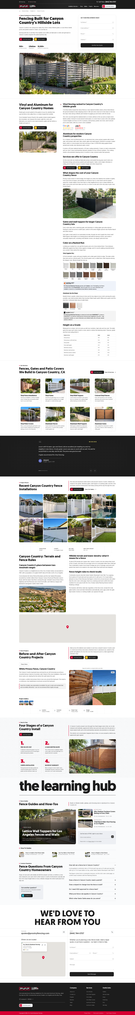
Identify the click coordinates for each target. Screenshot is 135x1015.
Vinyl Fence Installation (29, 395)
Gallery (85, 6)
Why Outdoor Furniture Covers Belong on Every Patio (104, 812)
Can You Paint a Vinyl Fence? (66, 853)
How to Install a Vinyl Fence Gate (35, 853)
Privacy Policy (91, 841)
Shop (81, 6)
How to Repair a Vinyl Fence (99, 853)
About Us (72, 991)
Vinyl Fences (89, 991)
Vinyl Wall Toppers (76, 395)
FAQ (104, 1002)
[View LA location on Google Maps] (42, 945)
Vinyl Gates (49, 395)
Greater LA (32, 11)
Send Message (92, 974)
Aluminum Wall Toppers (78, 424)
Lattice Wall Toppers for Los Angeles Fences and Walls (42, 833)
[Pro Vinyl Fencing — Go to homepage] (28, 988)
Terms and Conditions (98, 1013)
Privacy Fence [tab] (24, 664)
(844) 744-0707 (77, 933)
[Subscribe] (112, 836)
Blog (71, 1005)
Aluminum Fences (51, 424)
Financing (23, 1)
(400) (27, 949)
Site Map (105, 1005)
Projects (90, 6)
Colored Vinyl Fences (102, 395)
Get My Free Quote (97, 45)
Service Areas (33, 1)
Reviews (72, 999)
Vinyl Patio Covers (27, 424)
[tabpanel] (67, 690)
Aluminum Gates (100, 424)
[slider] (92, 687)
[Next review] (95, 470)
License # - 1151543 (25, 999)
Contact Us (72, 994)
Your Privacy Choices (111, 1013)
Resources (96, 6)
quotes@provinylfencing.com (35, 933)
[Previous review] (90, 470)
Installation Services (72, 6)
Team (71, 1002)
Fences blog (27, 827)
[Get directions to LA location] (45, 945)
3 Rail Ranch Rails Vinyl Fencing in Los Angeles (104, 823)
